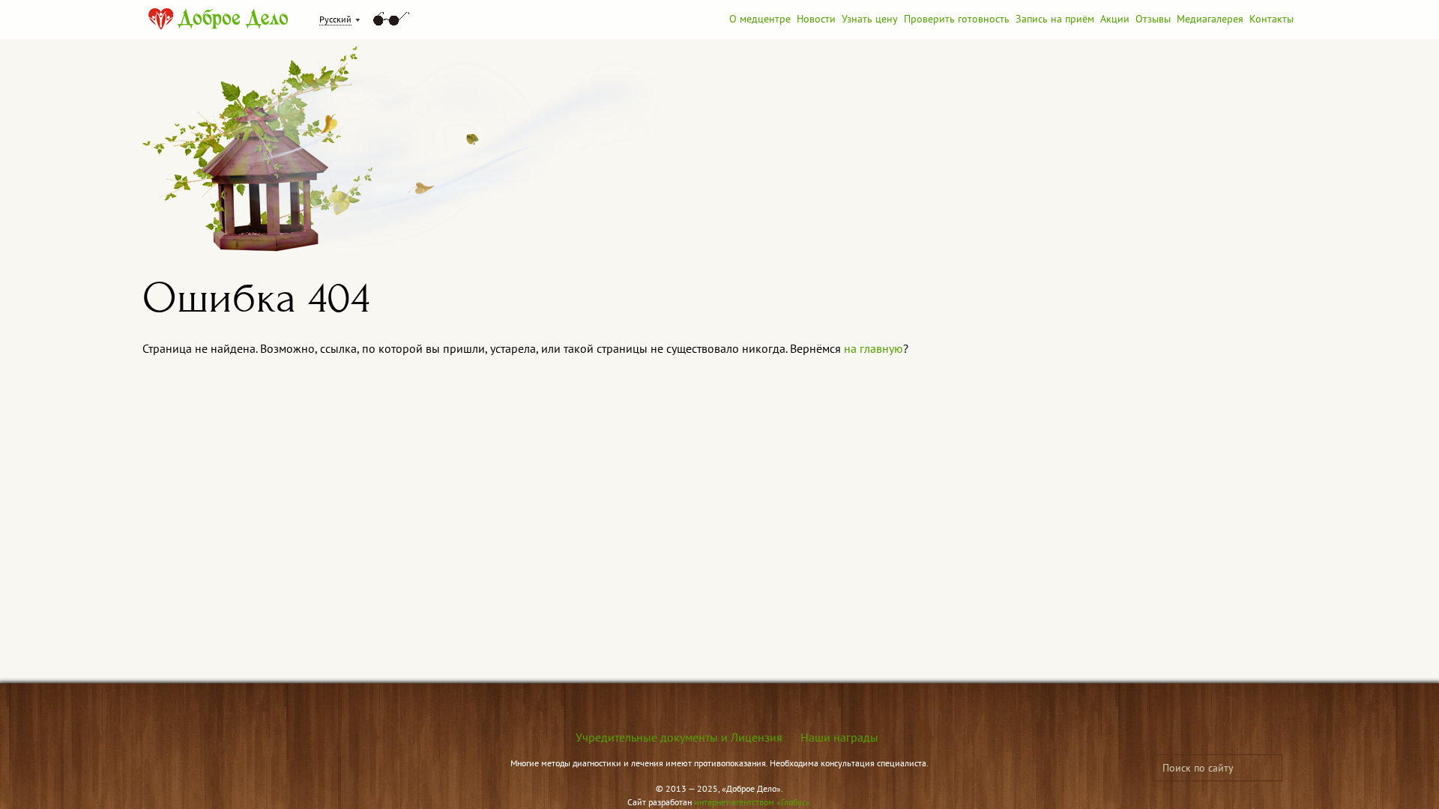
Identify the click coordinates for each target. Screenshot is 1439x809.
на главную (873, 348)
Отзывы (1153, 18)
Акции (1114, 18)
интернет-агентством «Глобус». (753, 802)
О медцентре (760, 18)
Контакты (1271, 18)
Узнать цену (870, 18)
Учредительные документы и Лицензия (679, 737)
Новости (816, 18)
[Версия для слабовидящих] (391, 18)
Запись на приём (1055, 18)
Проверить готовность (957, 18)
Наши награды (839, 737)
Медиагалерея (1210, 18)
